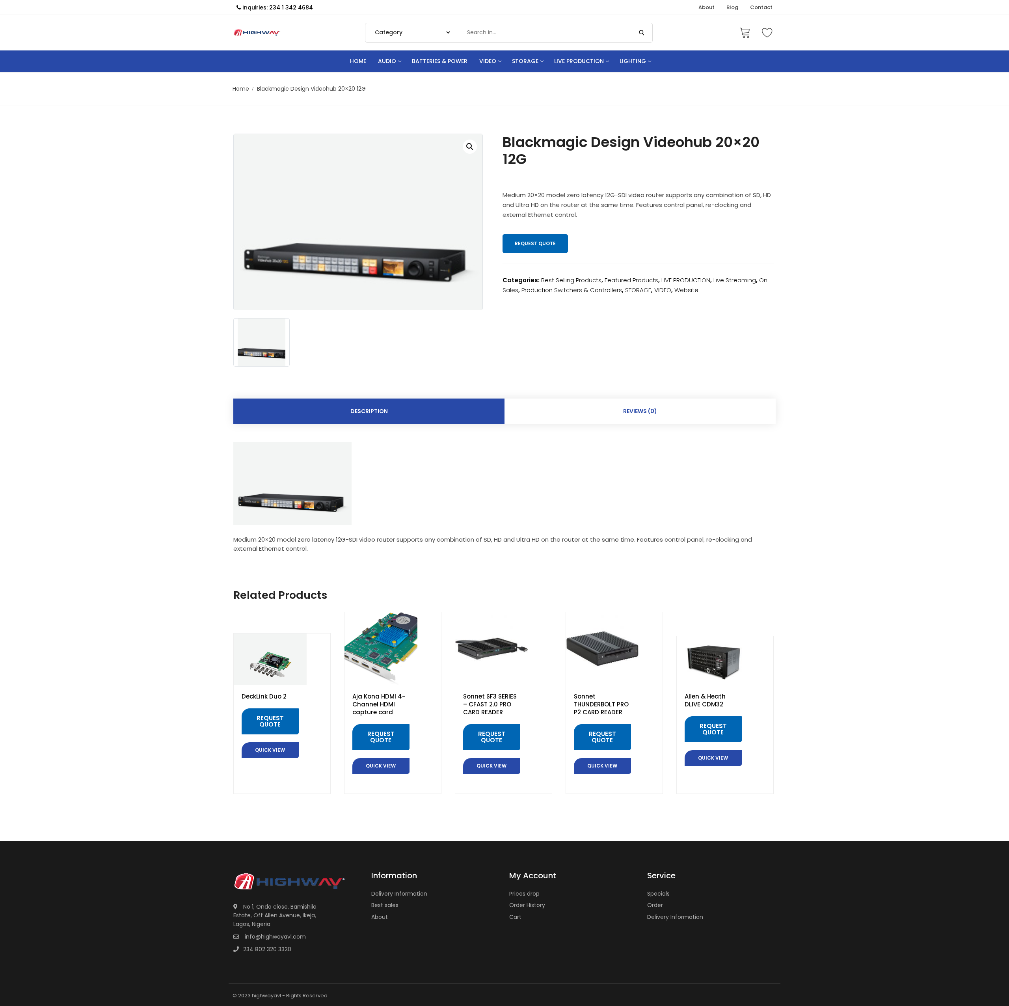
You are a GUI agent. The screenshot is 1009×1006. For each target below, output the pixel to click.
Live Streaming (734, 280)
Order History (527, 905)
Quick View (270, 750)
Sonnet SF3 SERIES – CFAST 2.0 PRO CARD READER (490, 704)
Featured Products (631, 280)
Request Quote (535, 243)
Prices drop (524, 894)
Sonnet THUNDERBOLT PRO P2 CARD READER (601, 704)
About (379, 917)
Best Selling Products (571, 280)
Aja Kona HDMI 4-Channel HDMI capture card (378, 704)
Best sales (384, 905)
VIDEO (662, 290)
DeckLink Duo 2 (264, 696)
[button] (470, 147)
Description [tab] (369, 411)
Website (686, 290)
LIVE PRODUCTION (685, 280)
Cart (515, 917)
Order (655, 905)
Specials (658, 894)
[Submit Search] (641, 33)
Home (241, 89)
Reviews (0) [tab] (640, 411)
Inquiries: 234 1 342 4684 (277, 7)
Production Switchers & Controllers (571, 290)
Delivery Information (399, 894)
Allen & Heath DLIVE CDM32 (705, 700)
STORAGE (638, 290)
